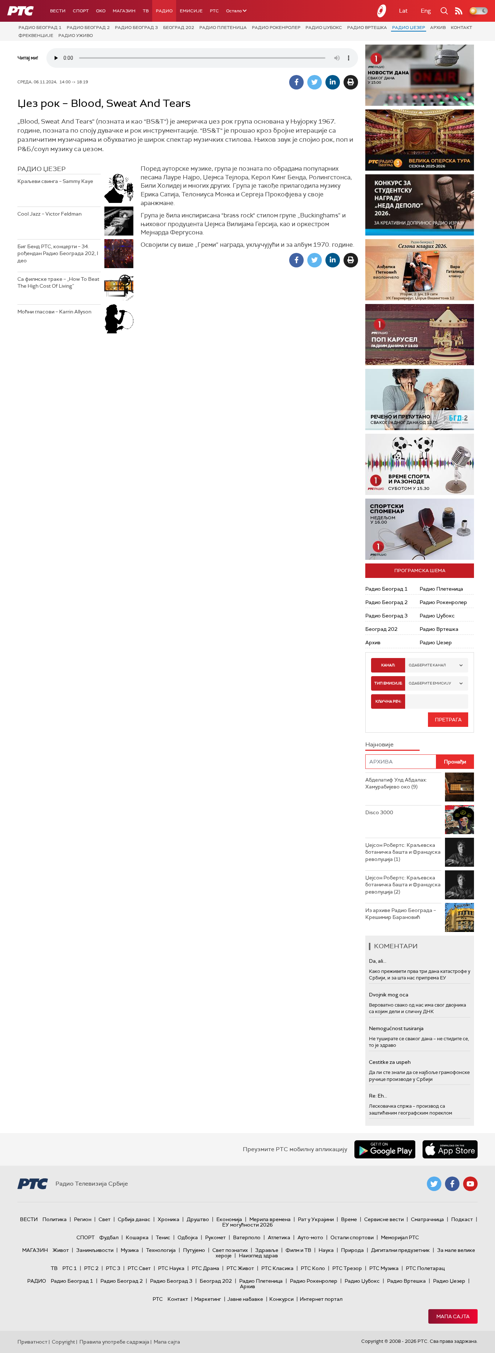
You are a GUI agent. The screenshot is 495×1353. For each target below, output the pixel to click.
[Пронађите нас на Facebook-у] (452, 1184)
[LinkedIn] (332, 82)
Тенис (163, 1237)
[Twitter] (314, 82)
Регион (82, 1219)
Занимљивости (94, 1250)
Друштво (198, 1219)
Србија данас (134, 1219)
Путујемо (194, 1250)
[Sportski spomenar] (419, 529)
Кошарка (137, 1237)
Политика (54, 1219)
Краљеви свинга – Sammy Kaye (55, 181)
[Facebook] (296, 82)
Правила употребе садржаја (114, 1342)
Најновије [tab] (379, 744)
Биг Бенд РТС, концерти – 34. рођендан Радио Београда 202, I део (57, 253)
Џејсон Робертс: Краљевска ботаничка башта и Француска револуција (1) (403, 852)
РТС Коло (313, 1268)
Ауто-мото (310, 1237)
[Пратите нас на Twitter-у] (434, 1184)
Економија (229, 1219)
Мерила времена (270, 1219)
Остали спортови (352, 1237)
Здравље (266, 1250)
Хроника (168, 1219)
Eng (426, 10)
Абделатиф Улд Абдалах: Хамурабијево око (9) (396, 783)
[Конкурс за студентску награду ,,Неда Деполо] (419, 205)
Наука (326, 1250)
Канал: (388, 665)
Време (349, 1219)
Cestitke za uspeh (390, 1062)
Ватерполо (247, 1237)
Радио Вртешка (367, 27)
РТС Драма (205, 1268)
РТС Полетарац (425, 1268)
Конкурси (281, 1299)
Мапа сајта (453, 1316)
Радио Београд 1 (40, 27)
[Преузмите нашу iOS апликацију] (450, 1149)
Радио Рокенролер (276, 27)
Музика (130, 1250)
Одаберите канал (427, 665)
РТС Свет (139, 1268)
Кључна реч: (388, 701)
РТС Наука (171, 1268)
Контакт (461, 27)
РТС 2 (91, 1268)
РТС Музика (384, 1268)
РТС (214, 11)
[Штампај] (351, 82)
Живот (61, 1250)
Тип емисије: (388, 683)
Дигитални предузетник (400, 1250)
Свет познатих (230, 1250)
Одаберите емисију (430, 683)
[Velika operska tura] (419, 140)
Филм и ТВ (298, 1250)
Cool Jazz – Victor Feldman (49, 214)
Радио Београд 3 (136, 27)
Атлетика (279, 1237)
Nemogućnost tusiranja (396, 1028)
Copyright (63, 1342)
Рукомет (215, 1237)
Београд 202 (178, 27)
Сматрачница (427, 1219)
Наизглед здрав (258, 1255)
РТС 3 (113, 1268)
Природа (352, 1250)
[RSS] (459, 11)
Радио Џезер (408, 27)
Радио (164, 11)
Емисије (191, 11)
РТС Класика (277, 1268)
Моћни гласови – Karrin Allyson (54, 311)
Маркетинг (207, 1299)
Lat (403, 10)
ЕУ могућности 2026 (247, 1224)
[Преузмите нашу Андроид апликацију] (384, 1149)
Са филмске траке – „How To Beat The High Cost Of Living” (58, 283)
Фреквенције (35, 35)
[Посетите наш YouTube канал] (470, 1184)
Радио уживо (75, 35)
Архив (438, 27)
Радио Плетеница (223, 27)
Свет (105, 1219)
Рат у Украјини (316, 1219)
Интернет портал (321, 1299)
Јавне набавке (245, 1299)
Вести (58, 11)
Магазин (124, 11)
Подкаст (462, 1219)
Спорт (81, 11)
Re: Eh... (378, 1095)
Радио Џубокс (323, 27)
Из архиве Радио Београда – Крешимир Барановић (400, 914)
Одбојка (188, 1237)
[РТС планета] (382, 11)
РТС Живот (240, 1268)
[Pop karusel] (419, 334)
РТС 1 (69, 1268)
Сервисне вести (384, 1219)
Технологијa (161, 1250)
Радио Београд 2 (88, 27)
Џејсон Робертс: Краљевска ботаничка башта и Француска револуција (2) (403, 884)
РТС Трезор (347, 1268)
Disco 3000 (379, 812)
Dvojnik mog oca (388, 994)
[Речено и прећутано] (419, 399)
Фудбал (108, 1237)
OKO (100, 11)
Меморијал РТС (400, 1237)
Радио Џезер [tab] (41, 169)
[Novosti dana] (419, 75)
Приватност (32, 1342)
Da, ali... (377, 961)
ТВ (146, 11)
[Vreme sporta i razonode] (419, 464)
